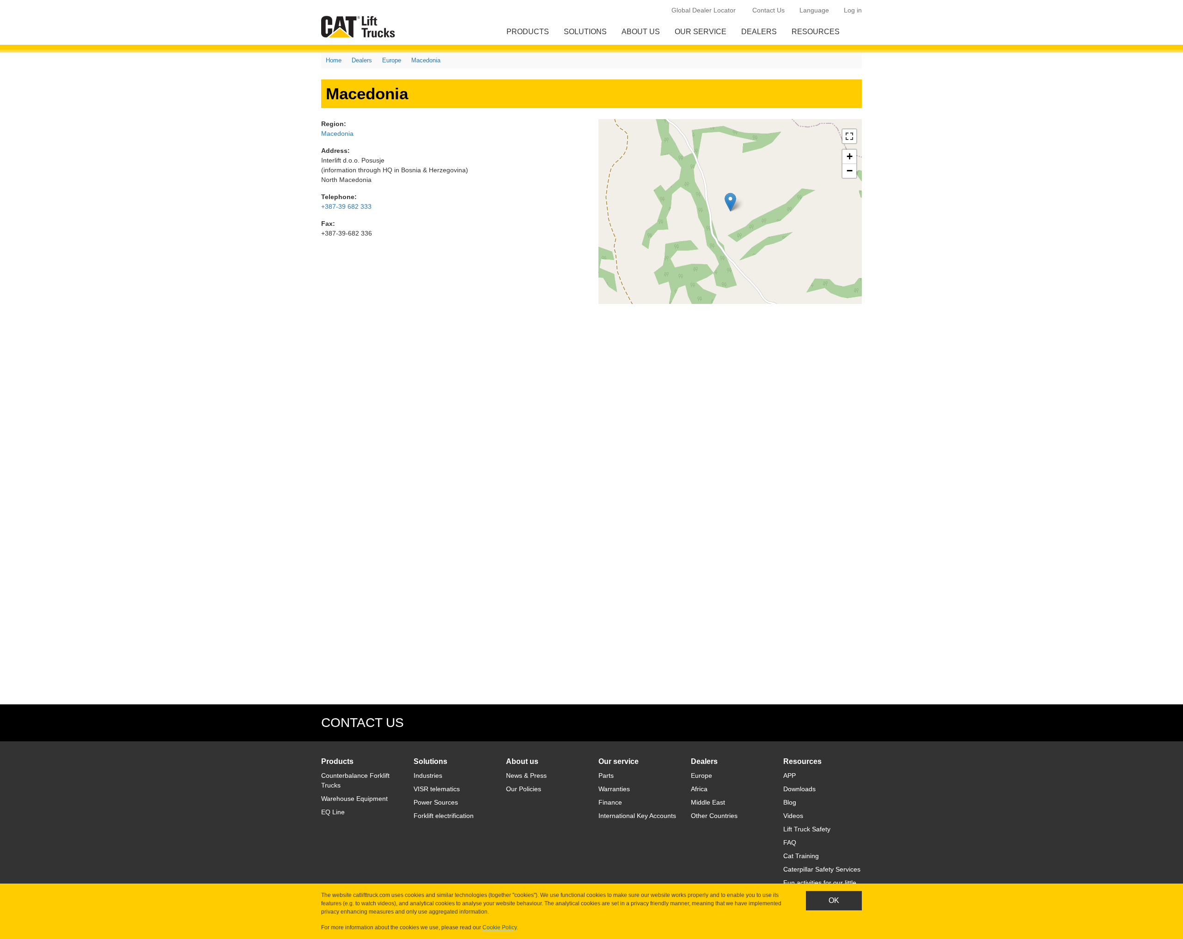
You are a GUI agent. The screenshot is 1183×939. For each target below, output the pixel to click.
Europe (391, 60)
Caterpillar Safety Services (821, 869)
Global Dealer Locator (703, 10)
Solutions (585, 32)
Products (527, 32)
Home (333, 60)
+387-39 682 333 (346, 206)
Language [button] (814, 10)
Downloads (799, 789)
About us (641, 32)
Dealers (759, 32)
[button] (730, 202)
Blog (789, 802)
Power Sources (436, 802)
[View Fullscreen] (849, 136)
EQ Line (333, 812)
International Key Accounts (637, 815)
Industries (428, 775)
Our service (700, 32)
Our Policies (523, 789)
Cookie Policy (499, 927)
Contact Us (768, 10)
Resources (816, 32)
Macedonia (425, 60)
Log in (853, 10)
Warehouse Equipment (354, 798)
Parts (606, 775)
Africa (699, 789)
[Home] (360, 26)
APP (789, 775)
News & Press (526, 775)
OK (834, 900)
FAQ (789, 842)
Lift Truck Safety (806, 829)
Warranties (614, 789)
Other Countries (714, 815)
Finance (610, 802)
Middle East (708, 802)
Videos (793, 815)
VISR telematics (437, 789)
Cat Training (801, 856)
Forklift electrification (444, 815)
